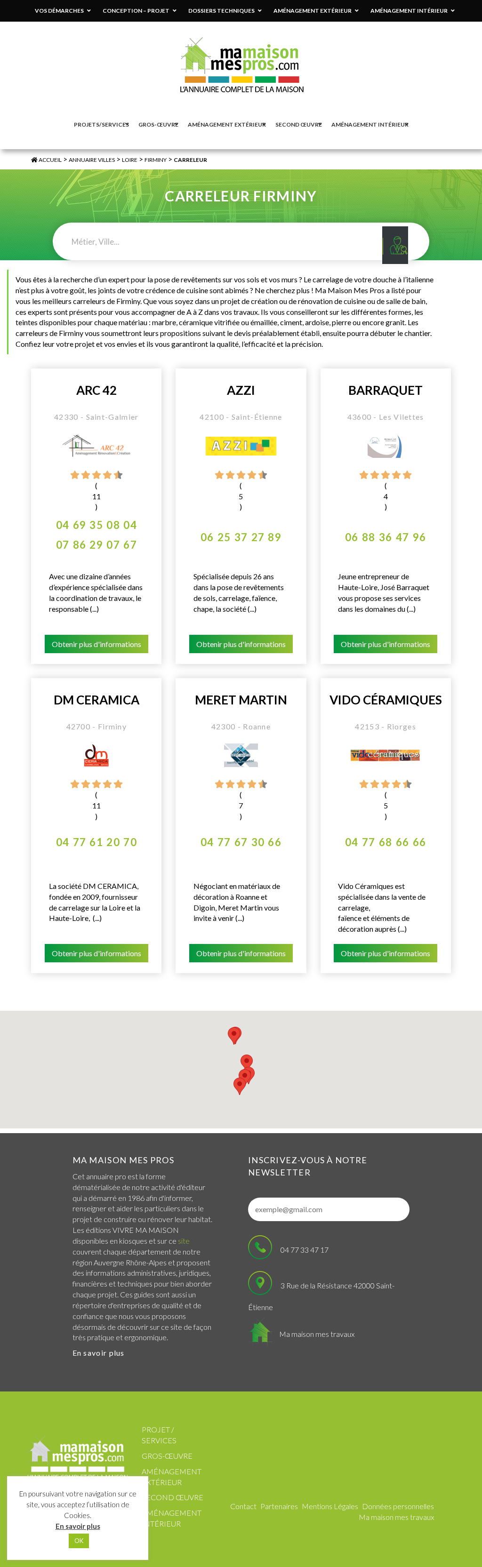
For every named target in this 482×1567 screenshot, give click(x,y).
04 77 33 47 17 (305, 1249)
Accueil (50, 159)
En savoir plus (98, 1352)
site (184, 1240)
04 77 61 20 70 (96, 842)
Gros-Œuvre (167, 1455)
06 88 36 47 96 (385, 537)
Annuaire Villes (92, 159)
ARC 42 (96, 390)
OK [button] (78, 1540)
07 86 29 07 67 (96, 544)
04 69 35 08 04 (96, 525)
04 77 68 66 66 (385, 842)
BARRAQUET (385, 390)
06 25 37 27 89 (241, 537)
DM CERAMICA (96, 700)
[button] (239, 1086)
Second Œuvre (172, 1497)
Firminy (156, 159)
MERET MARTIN (241, 700)
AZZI (241, 390)
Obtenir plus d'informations (96, 644)
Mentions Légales (330, 1506)
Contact (243, 1506)
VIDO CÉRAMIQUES (385, 700)
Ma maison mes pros (123, 1160)
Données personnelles (398, 1506)
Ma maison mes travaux (316, 1333)
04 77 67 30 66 (241, 842)
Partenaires (279, 1506)
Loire (129, 159)
